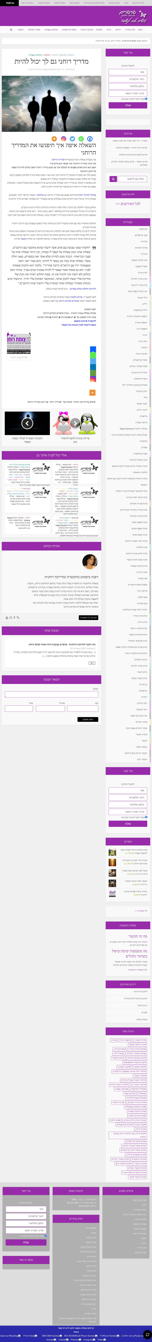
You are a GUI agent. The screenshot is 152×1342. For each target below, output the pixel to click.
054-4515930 (72, 1203)
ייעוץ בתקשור (67, 465)
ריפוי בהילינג (91, 1266)
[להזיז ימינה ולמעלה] (4, 2)
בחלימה (40, 195)
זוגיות (109, 29)
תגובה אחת (70, 69)
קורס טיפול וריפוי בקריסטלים (133, 1150)
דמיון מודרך (130, 29)
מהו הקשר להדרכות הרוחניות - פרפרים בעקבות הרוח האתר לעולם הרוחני (61, 644)
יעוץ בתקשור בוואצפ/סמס (134, 1062)
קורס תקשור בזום (123, 1164)
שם (96, 703)
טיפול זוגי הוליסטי (89, 1299)
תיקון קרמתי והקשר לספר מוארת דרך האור (34, 485)
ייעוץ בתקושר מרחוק (136, 1058)
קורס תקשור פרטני (137, 1177)
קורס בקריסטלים (124, 1125)
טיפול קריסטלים (69, 29)
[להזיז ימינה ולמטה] (4, 4)
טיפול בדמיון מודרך (137, 1049)
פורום (126, 3)
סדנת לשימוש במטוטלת (135, 1107)
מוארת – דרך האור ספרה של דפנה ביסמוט (130, 141)
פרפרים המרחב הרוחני (69, 301)
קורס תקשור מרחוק (88, 1285)
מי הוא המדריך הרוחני (37, 402)
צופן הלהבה (67, 482)
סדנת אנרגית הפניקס (136, 1102)
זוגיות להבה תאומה (137, 1044)
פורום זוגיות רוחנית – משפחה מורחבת (131, 148)
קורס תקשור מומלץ (88, 1247)
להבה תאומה (62, 494)
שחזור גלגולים (34, 29)
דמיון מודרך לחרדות (88, 1252)
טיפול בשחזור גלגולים (136, 1053)
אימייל (62, 703)
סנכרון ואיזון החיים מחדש (134, 1120)
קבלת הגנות (140, 1125)
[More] (56, 138)
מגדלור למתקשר (138, 1089)
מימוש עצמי (129, 1093)
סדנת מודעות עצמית (17, 501)
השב (92, 663)
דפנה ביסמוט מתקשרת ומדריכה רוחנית (44, 69)
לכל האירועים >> (128, 204)
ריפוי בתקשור (19, 477)
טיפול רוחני (118, 1053)
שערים (144, 1012)
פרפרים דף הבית (129, 41)
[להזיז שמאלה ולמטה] (2, 4)
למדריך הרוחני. (58, 159)
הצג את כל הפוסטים (88, 617)
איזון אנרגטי (91, 1271)
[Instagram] (65, 138)
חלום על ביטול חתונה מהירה (135, 998)
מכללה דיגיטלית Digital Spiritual (67, 525)
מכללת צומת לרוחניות (136, 1098)
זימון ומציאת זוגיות (88, 1304)
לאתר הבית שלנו (138, 3)
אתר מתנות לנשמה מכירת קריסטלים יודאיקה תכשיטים (77, 1320)
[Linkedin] (93, 367)
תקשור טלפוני (12, 480)
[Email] (93, 373)
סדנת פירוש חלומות (137, 1116)
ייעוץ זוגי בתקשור (89, 1276)
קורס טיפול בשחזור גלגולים (133, 1146)
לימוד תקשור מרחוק (118, 1084)
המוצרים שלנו (74, 3)
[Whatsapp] (83, 138)
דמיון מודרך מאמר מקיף (86, 1261)
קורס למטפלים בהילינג (135, 1155)
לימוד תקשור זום (138, 1084)
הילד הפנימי (16, 489)
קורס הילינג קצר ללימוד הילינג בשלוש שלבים (130, 1135)
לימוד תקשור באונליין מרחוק (133, 1080)
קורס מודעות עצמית (88, 1295)
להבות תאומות (124, 1067)
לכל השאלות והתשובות (137, 970)
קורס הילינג (140, 1129)
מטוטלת (141, 1093)
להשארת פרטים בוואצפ (85, 321)
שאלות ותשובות (59, 3)
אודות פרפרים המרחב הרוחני (94, 3)
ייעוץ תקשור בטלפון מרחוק (85, 1280)
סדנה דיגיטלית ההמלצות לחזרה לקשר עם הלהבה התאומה (66, 479)
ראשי (140, 29)
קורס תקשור (139, 1164)
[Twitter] (74, 138)
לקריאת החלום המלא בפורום (82, 289)
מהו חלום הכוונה (24, 528)
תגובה (95, 688)
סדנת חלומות (118, 1102)
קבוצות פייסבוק (44, 3)
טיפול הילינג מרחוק (88, 1290)
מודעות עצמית (51, 29)
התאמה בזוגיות (73, 489)
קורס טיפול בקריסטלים (135, 1141)
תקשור (21, 29)
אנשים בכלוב (142, 1019)
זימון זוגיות (69, 491)
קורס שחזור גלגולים (119, 1159)
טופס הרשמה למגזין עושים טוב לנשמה (79, 325)
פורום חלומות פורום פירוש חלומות (133, 155)
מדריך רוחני (55, 402)
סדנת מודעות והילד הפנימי (20, 504)
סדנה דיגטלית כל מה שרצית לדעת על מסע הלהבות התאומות (66, 474)
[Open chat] (147, 1334)
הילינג (118, 29)
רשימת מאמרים (114, 3)
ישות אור (67, 402)
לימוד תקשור (139, 1076)
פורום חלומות (76, 297)
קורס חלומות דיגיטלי (70, 514)
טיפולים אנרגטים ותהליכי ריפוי (20, 465)
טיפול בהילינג (119, 1049)
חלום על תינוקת (140, 991)
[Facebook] (91, 138)
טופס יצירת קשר (27, 3)
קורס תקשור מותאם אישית (133, 1172)
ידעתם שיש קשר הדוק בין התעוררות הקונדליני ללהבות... (78, 536)
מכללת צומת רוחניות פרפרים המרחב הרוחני (19, 498)
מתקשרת (27, 475)
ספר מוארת (18, 475)
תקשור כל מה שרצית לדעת (20, 482)
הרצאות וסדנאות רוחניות (63, 55)
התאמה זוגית (62, 489)
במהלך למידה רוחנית (86, 195)
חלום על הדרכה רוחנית (83, 402)
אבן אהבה (74, 518)
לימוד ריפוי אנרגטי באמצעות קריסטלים (129, 1071)
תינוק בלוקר (142, 1005)
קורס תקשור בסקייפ (136, 1168)
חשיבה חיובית (87, 29)
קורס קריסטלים (138, 1159)
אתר (31, 703)
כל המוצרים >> (141, 911)
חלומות (99, 29)
